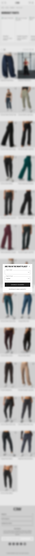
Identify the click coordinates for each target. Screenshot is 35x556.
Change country (17, 284)
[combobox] (17, 272)
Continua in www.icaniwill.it (17, 289)
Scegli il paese (9, 269)
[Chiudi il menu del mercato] (29, 266)
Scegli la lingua (9, 276)
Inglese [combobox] (8, 278)
